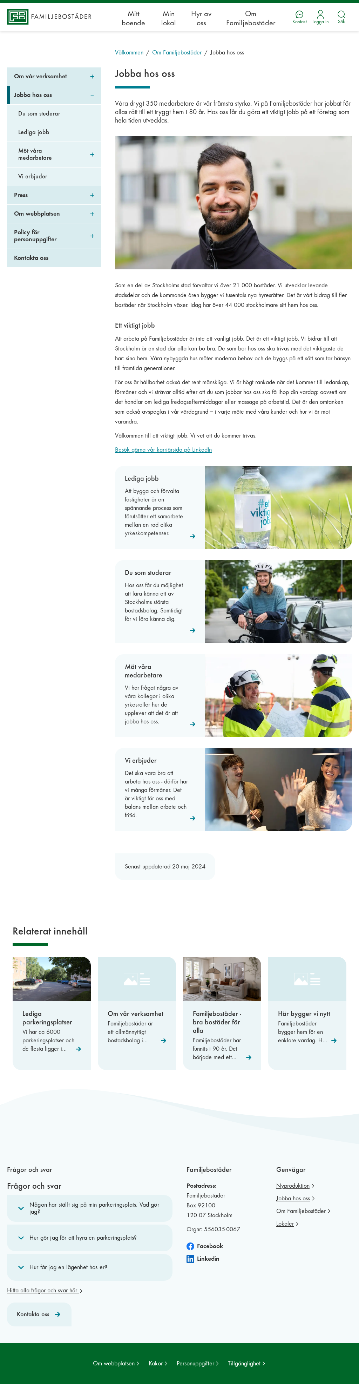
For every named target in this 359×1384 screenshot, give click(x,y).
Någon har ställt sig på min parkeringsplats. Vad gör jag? (94, 1208)
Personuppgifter (195, 1363)
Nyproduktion (293, 1185)
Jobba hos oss (293, 1198)
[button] (89, 1208)
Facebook (210, 1246)
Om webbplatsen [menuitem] (37, 213)
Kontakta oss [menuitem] (31, 258)
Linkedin (208, 1258)
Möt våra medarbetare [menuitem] (35, 154)
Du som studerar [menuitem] (39, 113)
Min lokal (168, 18)
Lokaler (285, 1223)
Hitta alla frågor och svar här (43, 1290)
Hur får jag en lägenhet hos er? (68, 1267)
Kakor (156, 1363)
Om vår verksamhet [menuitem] (40, 76)
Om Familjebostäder (250, 18)
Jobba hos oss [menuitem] (33, 95)
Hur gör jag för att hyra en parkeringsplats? (83, 1237)
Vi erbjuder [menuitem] (32, 176)
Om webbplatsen (114, 1363)
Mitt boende (133, 18)
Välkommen (129, 52)
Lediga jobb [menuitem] (33, 132)
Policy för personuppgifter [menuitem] (35, 236)
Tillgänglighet (244, 1363)
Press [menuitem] (21, 195)
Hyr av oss (201, 18)
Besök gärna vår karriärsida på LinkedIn (163, 449)
